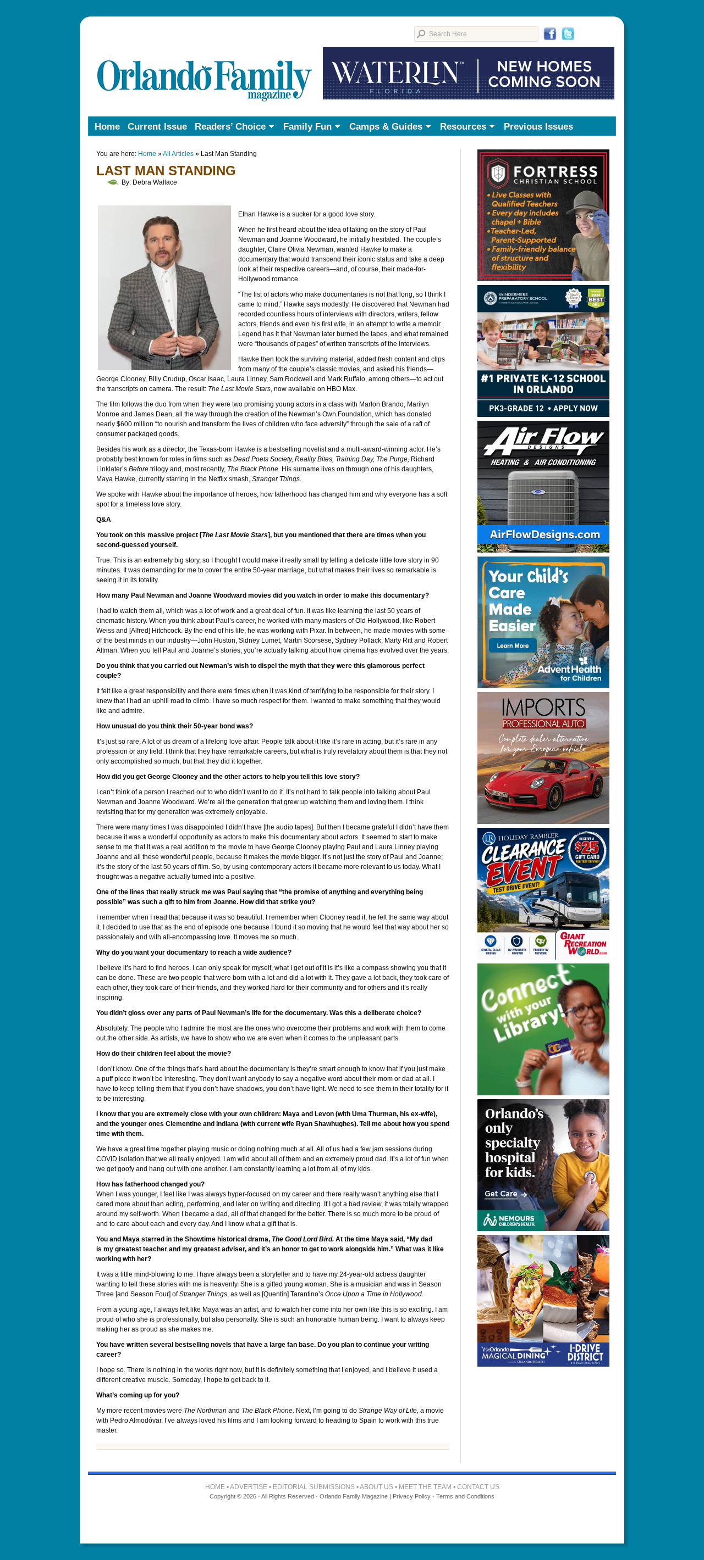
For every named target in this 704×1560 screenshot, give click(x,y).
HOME (215, 1487)
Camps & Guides (383, 127)
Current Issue (157, 126)
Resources (461, 127)
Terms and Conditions (465, 1496)
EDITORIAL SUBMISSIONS (314, 1487)
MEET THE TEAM (425, 1487)
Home (107, 126)
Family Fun (305, 127)
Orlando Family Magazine (205, 62)
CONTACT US (478, 1487)
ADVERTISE (248, 1487)
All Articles (178, 154)
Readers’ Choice (228, 127)
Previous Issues (538, 126)
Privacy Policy (412, 1496)
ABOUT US (376, 1487)
